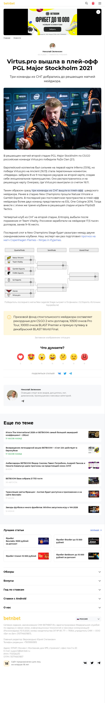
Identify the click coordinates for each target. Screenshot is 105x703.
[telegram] (98, 662)
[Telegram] (70, 373)
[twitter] (92, 662)
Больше (95, 530)
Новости (17, 38)
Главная (7, 38)
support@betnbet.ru (20, 651)
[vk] (85, 662)
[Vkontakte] (59, 373)
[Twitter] (65, 373)
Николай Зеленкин (52, 51)
